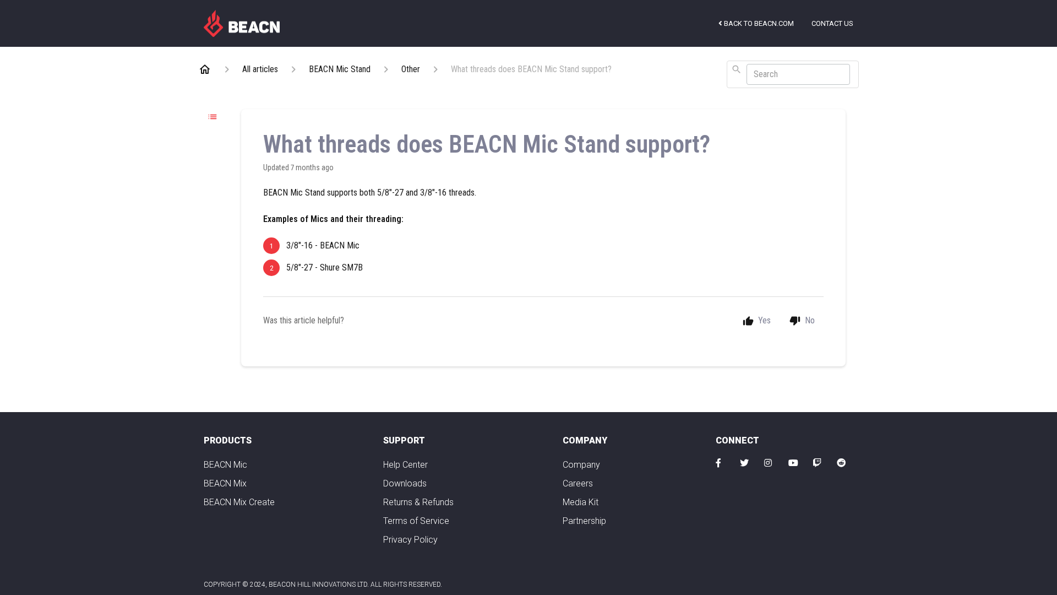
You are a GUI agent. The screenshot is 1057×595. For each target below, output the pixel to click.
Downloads (405, 483)
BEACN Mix (225, 483)
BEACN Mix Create (239, 502)
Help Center (405, 464)
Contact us (832, 23)
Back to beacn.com (758, 23)
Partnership (584, 521)
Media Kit (580, 502)
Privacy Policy (410, 539)
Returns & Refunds (418, 502)
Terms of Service (416, 521)
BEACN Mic (225, 464)
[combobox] (793, 74)
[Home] (242, 22)
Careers (578, 483)
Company (581, 464)
